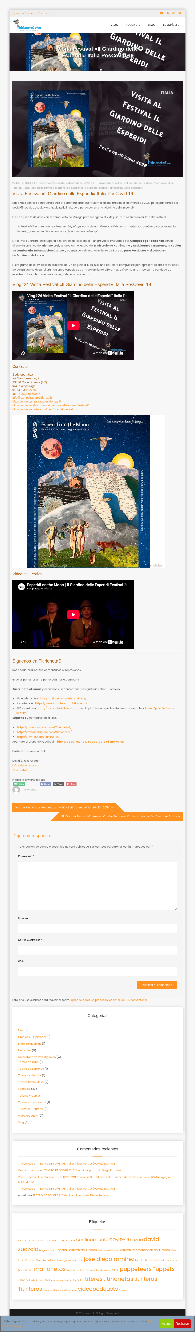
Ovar (82, 1270)
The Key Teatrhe (76, 1280)
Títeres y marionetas (32, 1102)
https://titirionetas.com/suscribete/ (62, 698)
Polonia (115, 1270)
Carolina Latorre (28, 1170)
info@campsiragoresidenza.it (32, 397)
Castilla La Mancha (59, 1240)
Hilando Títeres (49, 1260)
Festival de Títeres (129, 183)
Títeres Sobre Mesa (31, 1082)
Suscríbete (171, 25)
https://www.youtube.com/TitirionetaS (61, 703)
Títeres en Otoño (51, 1290)
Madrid (29, 1270)
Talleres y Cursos (29, 1096)
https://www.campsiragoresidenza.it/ (36, 401)
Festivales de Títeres (108, 1250)
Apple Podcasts (163, 708)
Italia (26, 188)
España (62, 1250)
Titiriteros (30, 1289)
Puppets (92, 188)
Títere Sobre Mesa (68, 1290)
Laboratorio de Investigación (37, 1057)
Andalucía (23, 1240)
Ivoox (148, 708)
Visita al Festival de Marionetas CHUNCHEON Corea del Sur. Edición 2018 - (66, 1177)
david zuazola (108, 183)
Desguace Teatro (47, 1250)
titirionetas (115, 188)
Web (21, 961)
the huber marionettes (56, 1280)
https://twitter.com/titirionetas (38, 737)
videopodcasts (133, 188)
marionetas (62, 188)
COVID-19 (119, 1240)
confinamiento (92, 1239)
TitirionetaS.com (23, 770)
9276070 (33, 390)
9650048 (34, 393)
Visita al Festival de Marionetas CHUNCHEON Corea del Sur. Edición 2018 (62, 807)
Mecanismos (72, 1270)
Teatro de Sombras (31, 1069)
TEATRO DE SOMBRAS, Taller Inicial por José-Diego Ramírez (76, 1164)
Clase (72, 1240)
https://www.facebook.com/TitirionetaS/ (44, 727)
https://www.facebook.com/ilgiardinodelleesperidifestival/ (50, 405)
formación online (26, 1260)
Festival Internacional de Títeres (144, 1250)
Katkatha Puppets (144, 1260)
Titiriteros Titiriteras (31, 1109)
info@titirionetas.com (26, 765)
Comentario (26, 856)
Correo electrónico (30, 939)
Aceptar (167, 1323)
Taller (21, 1280)
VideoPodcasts (75, 183)
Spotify (21, 713)
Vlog (114, 25)
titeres (103, 188)
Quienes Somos (23, 13)
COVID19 (136, 1240)
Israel (74, 1260)
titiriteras (145, 1279)
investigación (64, 1260)
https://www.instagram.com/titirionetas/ (44, 732)
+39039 (22, 393)
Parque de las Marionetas (98, 1270)
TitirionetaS (29, 789)
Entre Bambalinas (29, 1044)
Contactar (45, 13)
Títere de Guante (29, 1075)
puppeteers (78, 188)
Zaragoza (123, 1290)
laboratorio (159, 1260)
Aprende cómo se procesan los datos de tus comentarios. (109, 1000)
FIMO (173, 1250)
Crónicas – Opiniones (32, 1037)
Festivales (44, 183)
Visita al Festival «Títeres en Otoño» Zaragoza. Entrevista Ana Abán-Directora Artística (123, 816)
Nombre (24, 918)
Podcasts (133, 25)
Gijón (38, 1260)
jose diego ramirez (42, 188)
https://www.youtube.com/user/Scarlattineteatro (43, 409)
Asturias (33, 1240)
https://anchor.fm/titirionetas (57, 708)
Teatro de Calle (28, 1062)
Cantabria (43, 1240)
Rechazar (182, 1323)
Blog (151, 25)
